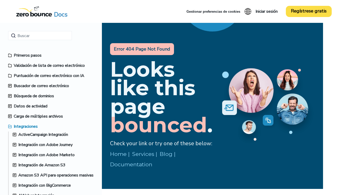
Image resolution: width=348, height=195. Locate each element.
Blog (166, 154)
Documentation (131, 164)
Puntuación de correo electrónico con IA (49, 75)
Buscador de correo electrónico (41, 86)
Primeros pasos (28, 55)
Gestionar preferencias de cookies (213, 11)
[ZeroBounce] (34, 11)
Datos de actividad (30, 106)
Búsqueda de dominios (34, 96)
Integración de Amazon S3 (41, 165)
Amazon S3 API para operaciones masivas (55, 175)
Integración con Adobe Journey (45, 145)
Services (143, 154)
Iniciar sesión (267, 11)
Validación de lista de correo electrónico (49, 65)
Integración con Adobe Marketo (46, 155)
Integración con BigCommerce (44, 185)
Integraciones (26, 126)
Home (118, 154)
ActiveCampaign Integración (43, 134)
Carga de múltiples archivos (38, 116)
